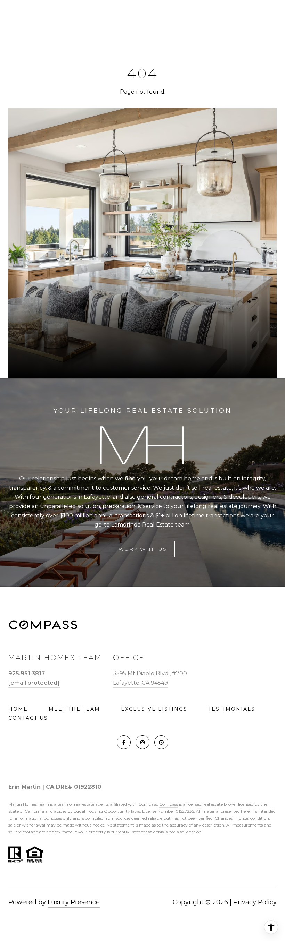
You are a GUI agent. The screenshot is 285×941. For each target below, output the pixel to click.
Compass (168, 804)
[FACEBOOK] (124, 742)
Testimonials (231, 709)
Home (18, 709)
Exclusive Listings (154, 709)
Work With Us (143, 549)
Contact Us (28, 718)
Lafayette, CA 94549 (140, 682)
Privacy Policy (255, 902)
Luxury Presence (74, 902)
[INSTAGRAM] (142, 742)
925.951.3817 (26, 673)
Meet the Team (74, 709)
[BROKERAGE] (161, 742)
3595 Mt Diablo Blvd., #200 (150, 673)
